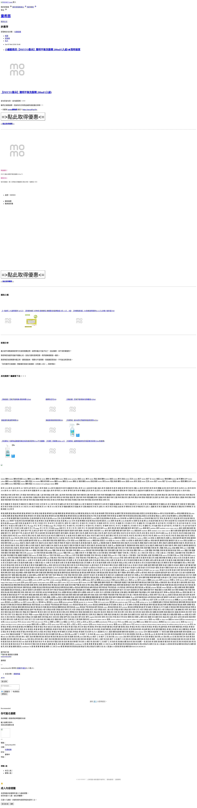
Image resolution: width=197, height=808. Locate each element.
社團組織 (17, 32)
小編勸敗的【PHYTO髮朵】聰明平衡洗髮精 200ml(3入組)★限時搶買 (42, 49)
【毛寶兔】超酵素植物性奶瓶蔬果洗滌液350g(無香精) (85, 441)
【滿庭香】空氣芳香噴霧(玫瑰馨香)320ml (81, 399)
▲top (3, 677)
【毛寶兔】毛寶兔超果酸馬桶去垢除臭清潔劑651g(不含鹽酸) (23, 441)
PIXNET (83, 779)
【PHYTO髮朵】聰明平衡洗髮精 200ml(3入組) (26, 92)
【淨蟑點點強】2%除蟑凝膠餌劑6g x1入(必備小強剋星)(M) (93, 311)
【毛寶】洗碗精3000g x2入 (55, 441)
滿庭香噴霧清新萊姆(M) (54, 420)
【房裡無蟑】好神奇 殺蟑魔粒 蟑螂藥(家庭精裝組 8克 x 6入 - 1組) (48, 311)
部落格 (7, 38)
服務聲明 (118, 779)
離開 (11, 804)
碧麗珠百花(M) (51, 399)
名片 (6, 41)
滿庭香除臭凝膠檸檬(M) (9, 420)
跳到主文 (4, 21)
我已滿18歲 (5, 804)
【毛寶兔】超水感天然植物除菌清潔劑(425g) (82, 420)
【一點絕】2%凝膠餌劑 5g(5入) (12, 311)
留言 (24, 668)
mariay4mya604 (6, 656)
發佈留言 (4, 694)
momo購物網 (12, 109)
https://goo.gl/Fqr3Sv (30, 109)
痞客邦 (19, 668)
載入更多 (4, 681)
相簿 (6, 36)
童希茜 (6, 16)
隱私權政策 (110, 779)
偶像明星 (17, 674)
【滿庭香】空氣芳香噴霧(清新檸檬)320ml (16, 399)
